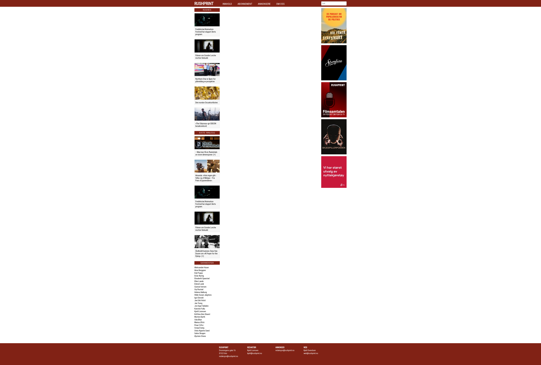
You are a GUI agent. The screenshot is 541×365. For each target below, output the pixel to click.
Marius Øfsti (199, 322)
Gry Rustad (198, 289)
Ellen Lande (199, 281)
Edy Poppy (198, 273)
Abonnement (245, 3)
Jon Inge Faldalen (201, 306)
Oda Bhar (198, 319)
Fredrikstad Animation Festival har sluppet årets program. (205, 32)
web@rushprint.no (311, 353)
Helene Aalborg (200, 292)
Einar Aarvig (199, 276)
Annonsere (264, 3)
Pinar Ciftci (198, 325)
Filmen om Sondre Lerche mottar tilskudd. (205, 56)
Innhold (227, 3)
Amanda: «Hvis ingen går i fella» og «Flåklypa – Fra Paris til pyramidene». (205, 178)
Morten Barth (199, 317)
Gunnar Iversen (200, 286)
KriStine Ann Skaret (202, 314)
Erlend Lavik (199, 284)
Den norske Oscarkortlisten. (206, 102)
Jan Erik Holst (200, 300)
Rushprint (204, 3)
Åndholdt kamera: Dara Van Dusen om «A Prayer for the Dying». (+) (206, 253)
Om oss (280, 3)
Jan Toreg (198, 303)
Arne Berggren (200, 270)
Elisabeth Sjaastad (201, 278)
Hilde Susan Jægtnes (203, 295)
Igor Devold (198, 297)
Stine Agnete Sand (201, 330)
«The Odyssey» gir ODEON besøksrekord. (205, 124)
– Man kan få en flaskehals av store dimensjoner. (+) (206, 153)
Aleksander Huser (201, 267)
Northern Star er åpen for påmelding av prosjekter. (205, 80)
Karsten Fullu (199, 308)
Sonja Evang (199, 328)
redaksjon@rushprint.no (228, 356)
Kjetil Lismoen (200, 311)
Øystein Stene (200, 336)
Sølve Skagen (199, 333)
